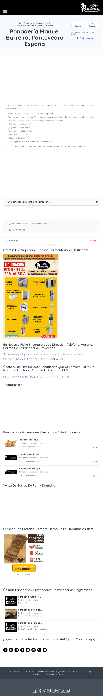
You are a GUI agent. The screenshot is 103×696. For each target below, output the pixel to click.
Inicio (19, 23)
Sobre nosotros (13, 671)
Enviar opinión (86, 38)
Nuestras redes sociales (55, 674)
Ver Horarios (52, 244)
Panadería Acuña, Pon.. (30, 454)
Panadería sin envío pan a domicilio (37, 23)
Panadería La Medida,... (30, 609)
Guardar (78, 26)
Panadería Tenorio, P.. (29, 440)
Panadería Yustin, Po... (29, 596)
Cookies (36, 674)
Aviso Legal (87, 671)
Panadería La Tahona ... (30, 623)
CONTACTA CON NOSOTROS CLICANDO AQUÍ (35, 359)
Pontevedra (25, 447)
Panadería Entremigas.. (30, 468)
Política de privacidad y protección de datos (58, 671)
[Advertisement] (51, 83)
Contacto (29, 671)
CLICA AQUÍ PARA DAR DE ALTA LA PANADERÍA (36, 377)
